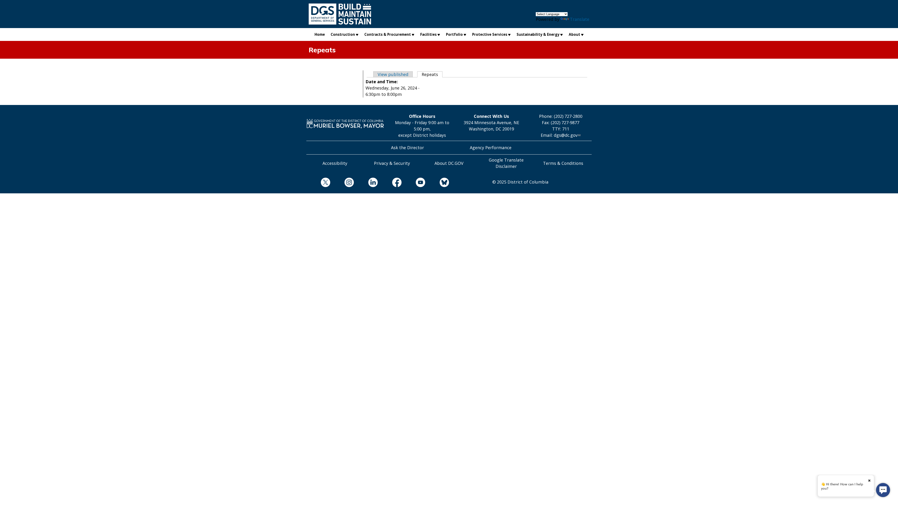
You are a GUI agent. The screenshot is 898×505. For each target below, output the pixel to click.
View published (393, 74)
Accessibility (334, 163)
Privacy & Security (392, 163)
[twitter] (318, 183)
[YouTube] (413, 183)
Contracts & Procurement (387, 34)
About (574, 34)
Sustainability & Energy (538, 34)
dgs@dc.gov (566, 135)
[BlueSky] (437, 183)
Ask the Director (407, 147)
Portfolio (454, 34)
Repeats (432, 74)
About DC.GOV (449, 163)
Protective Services (489, 34)
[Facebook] (390, 183)
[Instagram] (342, 183)
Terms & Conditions (563, 163)
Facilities (428, 34)
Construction (343, 34)
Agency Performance (490, 147)
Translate (579, 19)
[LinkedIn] (366, 183)
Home (320, 34)
